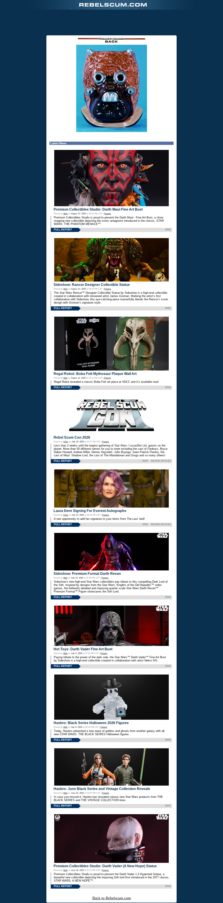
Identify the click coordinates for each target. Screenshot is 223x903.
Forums (107, 214)
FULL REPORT (63, 229)
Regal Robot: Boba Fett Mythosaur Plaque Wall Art (95, 374)
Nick (65, 214)
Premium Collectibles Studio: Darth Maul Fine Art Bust (98, 209)
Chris (65, 442)
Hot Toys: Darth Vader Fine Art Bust (83, 649)
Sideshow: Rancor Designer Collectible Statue (92, 285)
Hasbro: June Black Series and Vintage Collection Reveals (102, 789)
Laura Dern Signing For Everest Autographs (90, 511)
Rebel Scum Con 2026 (72, 437)
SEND (168, 229)
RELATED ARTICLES (161, 461)
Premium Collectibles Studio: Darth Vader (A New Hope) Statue (105, 866)
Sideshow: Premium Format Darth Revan (87, 573)
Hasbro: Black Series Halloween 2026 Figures (91, 723)
